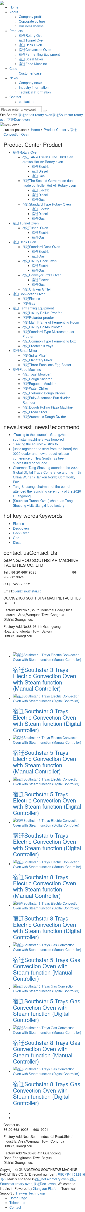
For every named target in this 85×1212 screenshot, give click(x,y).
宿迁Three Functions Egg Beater (46, 364)
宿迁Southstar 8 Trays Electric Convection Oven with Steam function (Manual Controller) (44, 886)
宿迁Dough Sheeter (37, 378)
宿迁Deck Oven (30, 44)
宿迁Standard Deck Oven (41, 246)
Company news (30, 82)
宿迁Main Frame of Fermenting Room (50, 322)
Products (16, 30)
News (13, 78)
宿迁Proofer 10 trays (37, 345)
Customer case (30, 73)
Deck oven (21, 528)
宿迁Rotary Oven (31, 35)
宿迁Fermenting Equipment (39, 54)
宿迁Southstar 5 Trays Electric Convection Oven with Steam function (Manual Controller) (44, 761)
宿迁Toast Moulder (36, 374)
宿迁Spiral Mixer (31, 59)
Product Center (55, 129)
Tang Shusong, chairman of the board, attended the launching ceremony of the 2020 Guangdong (47, 491)
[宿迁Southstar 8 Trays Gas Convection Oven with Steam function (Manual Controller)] (47, 1029)
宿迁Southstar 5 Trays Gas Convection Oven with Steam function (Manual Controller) (46, 968)
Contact (15, 96)
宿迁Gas (38, 175)
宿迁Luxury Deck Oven (39, 260)
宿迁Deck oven (18, 119)
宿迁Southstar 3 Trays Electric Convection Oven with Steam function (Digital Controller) (47, 720)
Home (13, 7)
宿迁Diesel (40, 171)
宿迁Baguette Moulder (39, 383)
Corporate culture (32, 21)
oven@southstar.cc (27, 591)
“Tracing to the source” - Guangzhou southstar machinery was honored (40, 437)
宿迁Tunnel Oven (32, 40)
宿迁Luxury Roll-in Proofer (42, 312)
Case (13, 68)
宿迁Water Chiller (35, 388)
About (13, 11)
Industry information (34, 87)
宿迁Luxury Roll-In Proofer (42, 327)
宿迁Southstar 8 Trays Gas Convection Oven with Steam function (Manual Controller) (46, 1051)
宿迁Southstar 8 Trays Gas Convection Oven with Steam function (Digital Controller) (46, 1093)
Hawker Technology (31, 1193)
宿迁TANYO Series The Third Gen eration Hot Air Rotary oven (47, 159)
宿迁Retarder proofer (38, 317)
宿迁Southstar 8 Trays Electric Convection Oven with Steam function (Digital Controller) (47, 927)
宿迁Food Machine (33, 63)
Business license (31, 26)
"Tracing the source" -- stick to (35, 444)
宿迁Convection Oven (35, 49)
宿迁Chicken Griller (36, 289)
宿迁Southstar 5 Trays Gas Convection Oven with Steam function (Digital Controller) (46, 1010)
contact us (26, 101)
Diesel (17, 542)
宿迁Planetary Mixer (37, 360)
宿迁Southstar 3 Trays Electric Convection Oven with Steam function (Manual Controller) (44, 678)
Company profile (31, 16)
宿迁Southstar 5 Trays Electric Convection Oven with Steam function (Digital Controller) (47, 803)
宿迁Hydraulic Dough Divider (43, 393)
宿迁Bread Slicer (34, 412)
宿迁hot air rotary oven (35, 114)
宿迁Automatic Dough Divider (44, 416)
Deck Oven (21, 533)
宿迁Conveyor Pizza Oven (41, 275)
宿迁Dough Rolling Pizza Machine (47, 407)
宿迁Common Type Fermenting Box (49, 341)
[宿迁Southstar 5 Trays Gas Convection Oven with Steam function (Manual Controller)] (47, 946)
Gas (16, 537)
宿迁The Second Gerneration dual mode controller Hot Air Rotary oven (49, 183)
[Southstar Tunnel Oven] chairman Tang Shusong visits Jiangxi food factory (43, 503)
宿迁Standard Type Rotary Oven (46, 204)
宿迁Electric (40, 166)
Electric (18, 523)
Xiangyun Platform (46, 1188)
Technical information (35, 92)
